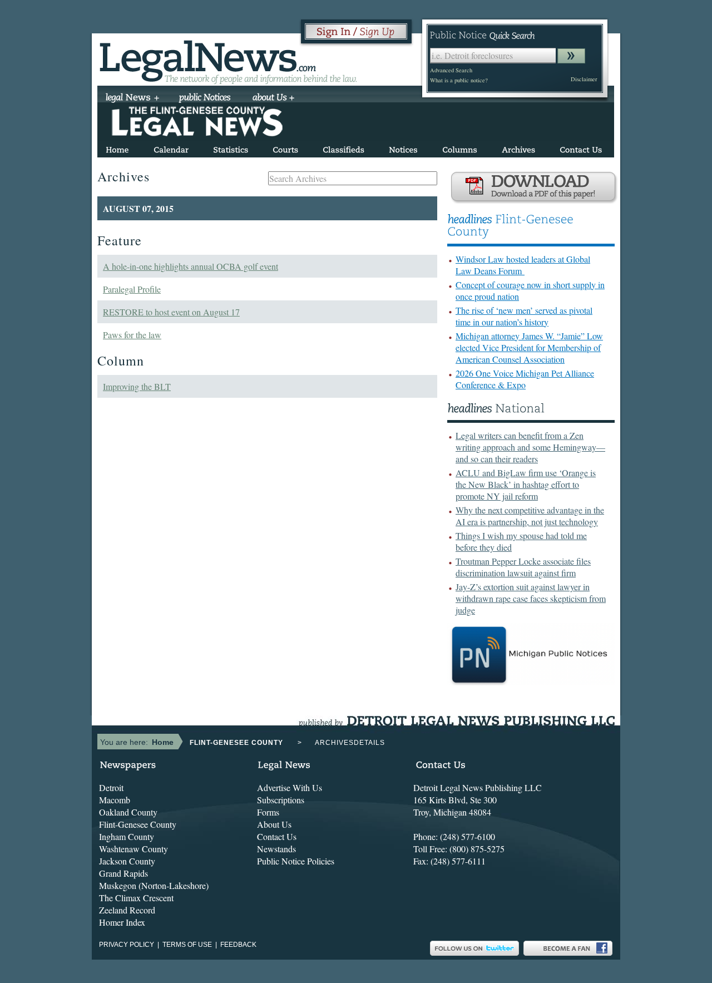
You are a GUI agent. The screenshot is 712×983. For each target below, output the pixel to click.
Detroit (111, 787)
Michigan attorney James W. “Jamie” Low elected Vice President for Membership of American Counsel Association (529, 347)
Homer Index (122, 922)
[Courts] (285, 148)
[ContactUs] (581, 148)
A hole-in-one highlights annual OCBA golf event (190, 266)
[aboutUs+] (273, 98)
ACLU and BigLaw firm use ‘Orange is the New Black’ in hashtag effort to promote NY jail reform (526, 484)
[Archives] (518, 148)
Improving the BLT (137, 386)
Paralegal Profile (132, 289)
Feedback (238, 945)
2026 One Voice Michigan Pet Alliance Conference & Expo (525, 379)
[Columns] (459, 148)
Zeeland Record (127, 910)
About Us (274, 824)
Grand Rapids (123, 873)
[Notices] (403, 148)
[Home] (117, 148)
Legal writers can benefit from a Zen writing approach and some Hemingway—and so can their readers (530, 447)
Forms (268, 812)
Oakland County (128, 812)
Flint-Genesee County (137, 824)
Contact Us (276, 836)
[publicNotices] (205, 98)
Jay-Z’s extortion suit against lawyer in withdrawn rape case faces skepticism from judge (531, 598)
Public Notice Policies (295, 861)
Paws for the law (132, 334)
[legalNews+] (132, 98)
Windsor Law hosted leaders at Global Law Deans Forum (523, 264)
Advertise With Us (289, 787)
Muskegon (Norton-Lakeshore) (154, 885)
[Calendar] (171, 148)
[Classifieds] (343, 148)
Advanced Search (451, 70)
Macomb (114, 800)
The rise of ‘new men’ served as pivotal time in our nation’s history (524, 316)
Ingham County (126, 836)
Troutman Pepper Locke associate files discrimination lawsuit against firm (523, 567)
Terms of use (187, 945)
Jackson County (127, 861)
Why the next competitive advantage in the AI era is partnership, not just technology (530, 515)
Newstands (276, 848)
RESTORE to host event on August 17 (171, 312)
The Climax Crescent (136, 897)
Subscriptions (280, 800)
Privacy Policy (126, 945)
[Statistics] (230, 148)
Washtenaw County (133, 848)
